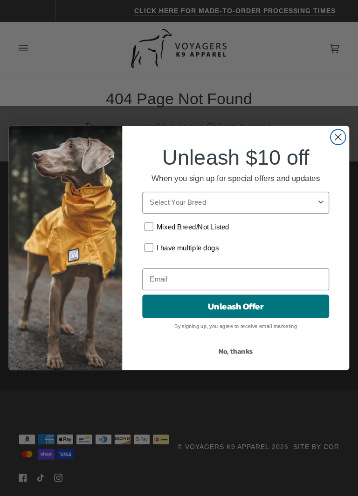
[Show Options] (321, 202)
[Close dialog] (338, 137)
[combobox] (233, 202)
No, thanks (236, 351)
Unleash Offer (235, 306)
